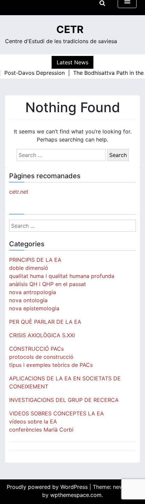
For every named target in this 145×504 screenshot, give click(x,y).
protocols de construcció (41, 356)
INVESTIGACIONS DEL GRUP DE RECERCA (64, 400)
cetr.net (18, 191)
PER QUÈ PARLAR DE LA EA (45, 321)
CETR (70, 29)
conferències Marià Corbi (41, 429)
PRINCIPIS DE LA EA (35, 259)
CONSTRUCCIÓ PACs (36, 348)
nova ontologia (28, 300)
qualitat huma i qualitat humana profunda (61, 276)
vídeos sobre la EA (33, 421)
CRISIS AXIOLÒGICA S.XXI (42, 335)
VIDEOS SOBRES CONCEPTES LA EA (56, 413)
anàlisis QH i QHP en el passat (47, 284)
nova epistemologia (34, 308)
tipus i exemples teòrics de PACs (51, 364)
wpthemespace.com (76, 495)
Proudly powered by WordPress (48, 486)
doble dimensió (28, 267)
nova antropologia (32, 292)
